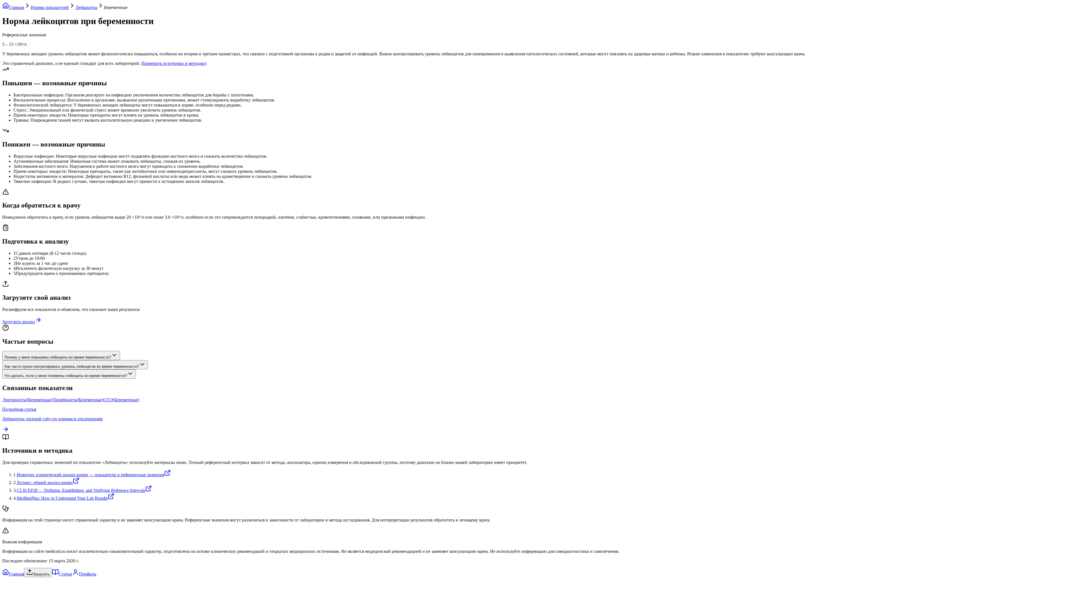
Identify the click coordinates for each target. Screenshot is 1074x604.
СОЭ (121, 399)
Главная (16, 7)
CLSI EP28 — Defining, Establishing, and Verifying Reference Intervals (81, 490)
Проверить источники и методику (174, 63)
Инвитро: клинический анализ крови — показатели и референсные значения (90, 474)
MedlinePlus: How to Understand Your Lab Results (62, 498)
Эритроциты (27, 399)
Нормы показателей (50, 7)
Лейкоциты (86, 7)
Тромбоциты (78, 399)
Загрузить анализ (18, 321)
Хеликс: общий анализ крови (45, 482)
